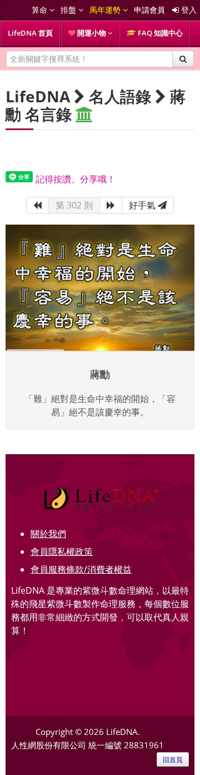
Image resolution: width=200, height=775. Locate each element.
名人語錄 (120, 96)
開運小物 (92, 33)
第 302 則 (74, 205)
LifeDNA (38, 96)
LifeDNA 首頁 (30, 33)
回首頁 (173, 759)
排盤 (69, 9)
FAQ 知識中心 (159, 33)
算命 (40, 9)
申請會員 (149, 9)
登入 (188, 9)
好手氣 (143, 205)
